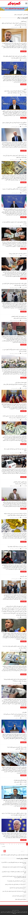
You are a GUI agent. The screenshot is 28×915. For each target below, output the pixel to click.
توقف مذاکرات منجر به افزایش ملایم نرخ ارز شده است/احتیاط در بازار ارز (15, 647)
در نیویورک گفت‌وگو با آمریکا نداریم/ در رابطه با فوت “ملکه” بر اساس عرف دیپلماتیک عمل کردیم (15, 92)
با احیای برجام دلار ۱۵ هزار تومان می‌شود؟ (18, 254)
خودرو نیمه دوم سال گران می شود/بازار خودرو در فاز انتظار (15, 450)
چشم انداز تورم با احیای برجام (20, 318)
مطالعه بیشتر (23, 51)
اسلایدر (19, 159)
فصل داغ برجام (23, 576)
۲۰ (12, 844)
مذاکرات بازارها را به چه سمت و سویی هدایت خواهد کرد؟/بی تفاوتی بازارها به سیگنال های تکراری (15, 514)
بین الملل (18, 617)
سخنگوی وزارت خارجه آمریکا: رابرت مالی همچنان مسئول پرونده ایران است (14, 123)
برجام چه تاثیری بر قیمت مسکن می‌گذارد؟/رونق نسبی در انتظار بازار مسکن (14, 350)
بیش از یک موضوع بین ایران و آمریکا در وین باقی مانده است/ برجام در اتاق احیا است (15, 715)
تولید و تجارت (18, 784)
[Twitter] (16, 910)
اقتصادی (15, 159)
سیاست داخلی (17, 718)
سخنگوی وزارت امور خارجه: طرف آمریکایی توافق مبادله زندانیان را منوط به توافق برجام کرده (15, 57)
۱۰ (14, 844)
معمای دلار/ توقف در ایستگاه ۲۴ (20, 681)
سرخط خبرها (12, 159)
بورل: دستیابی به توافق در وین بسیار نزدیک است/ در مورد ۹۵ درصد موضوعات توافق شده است (14, 814)
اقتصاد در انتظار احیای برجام (20, 782)
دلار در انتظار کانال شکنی (21, 749)
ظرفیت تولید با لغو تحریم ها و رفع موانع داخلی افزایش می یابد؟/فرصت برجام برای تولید (14, 284)
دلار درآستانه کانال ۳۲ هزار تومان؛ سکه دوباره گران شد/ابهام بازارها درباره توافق (15, 156)
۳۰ (9, 844)
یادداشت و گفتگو (12, 320)
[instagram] (14, 910)
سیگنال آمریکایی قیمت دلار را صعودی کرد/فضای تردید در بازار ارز (14, 223)
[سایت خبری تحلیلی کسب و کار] (14, 3)
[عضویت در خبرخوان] (0, 18)
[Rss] (18, 910)
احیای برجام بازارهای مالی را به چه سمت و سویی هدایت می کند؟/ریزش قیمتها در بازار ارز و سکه (15, 417)
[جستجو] (5, 851)
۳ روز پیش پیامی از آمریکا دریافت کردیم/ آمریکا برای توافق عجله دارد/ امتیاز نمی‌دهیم (14, 24)
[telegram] (13, 910)
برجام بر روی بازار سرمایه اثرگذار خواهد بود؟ (17, 547)
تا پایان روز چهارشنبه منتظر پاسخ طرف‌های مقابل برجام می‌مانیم (15, 385)
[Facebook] (17, 910)
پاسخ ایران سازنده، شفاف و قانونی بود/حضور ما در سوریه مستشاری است (15, 190)
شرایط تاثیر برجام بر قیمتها (21, 484)
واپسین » (3, 846)
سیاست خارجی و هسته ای (15, 27)
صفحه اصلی (25, 14)
